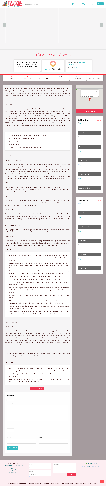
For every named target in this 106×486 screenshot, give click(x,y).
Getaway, (82, 62)
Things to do (85, 4)
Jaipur (76, 67)
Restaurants (76, 4)
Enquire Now (37, 388)
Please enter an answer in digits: (15, 424)
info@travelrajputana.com (14, 467)
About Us (13, 470)
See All (99, 120)
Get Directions (90, 111)
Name (9, 437)
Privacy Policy (13, 472)
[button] (90, 99)
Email (41, 437)
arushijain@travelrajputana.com (14, 465)
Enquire (100, 4)
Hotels (69, 4)
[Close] (97, 91)
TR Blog (13, 469)
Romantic (71, 64)
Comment (10, 403)
